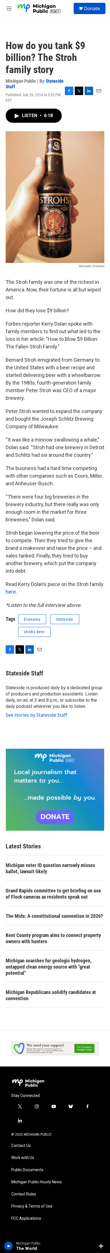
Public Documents (27, 1170)
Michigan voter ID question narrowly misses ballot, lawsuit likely (50, 868)
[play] (8, 1246)
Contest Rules (23, 1194)
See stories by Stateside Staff (36, 715)
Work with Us (22, 1158)
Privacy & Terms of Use (31, 1206)
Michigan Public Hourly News (36, 1182)
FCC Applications (26, 1218)
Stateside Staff (24, 673)
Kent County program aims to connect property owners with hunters (53, 938)
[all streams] (102, 1246)
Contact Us (21, 1146)
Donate (92, 8)
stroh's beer (34, 631)
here (11, 592)
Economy (32, 619)
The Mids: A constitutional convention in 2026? (54, 916)
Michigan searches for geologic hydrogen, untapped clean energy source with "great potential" (48, 967)
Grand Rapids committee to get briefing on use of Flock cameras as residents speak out (53, 894)
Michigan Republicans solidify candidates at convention (51, 995)
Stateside (64, 619)
